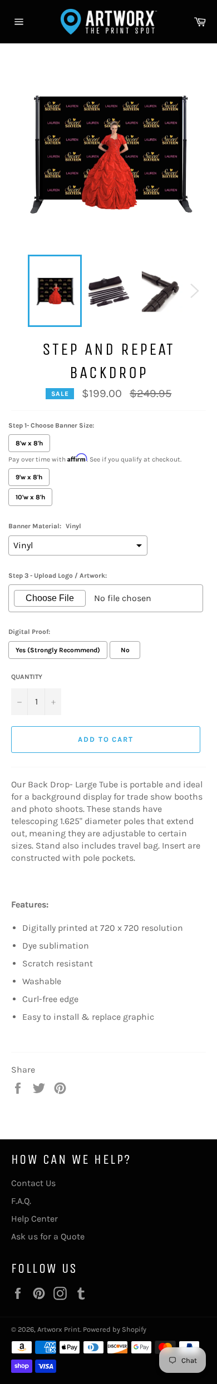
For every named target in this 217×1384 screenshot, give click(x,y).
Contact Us (33, 1183)
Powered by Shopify (114, 1329)
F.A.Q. (21, 1201)
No (125, 650)
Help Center (34, 1218)
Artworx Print (58, 1329)
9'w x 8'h (29, 477)
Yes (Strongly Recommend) (58, 650)
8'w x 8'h (29, 443)
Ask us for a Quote (48, 1236)
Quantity (26, 677)
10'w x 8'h (30, 497)
